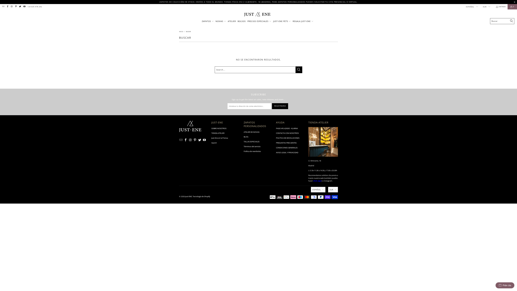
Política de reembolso (252, 151)
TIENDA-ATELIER (217, 133)
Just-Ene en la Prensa (219, 138)
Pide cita (507, 285)
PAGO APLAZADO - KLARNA (287, 128)
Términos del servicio (252, 146)
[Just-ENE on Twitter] (20, 7)
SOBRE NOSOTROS (218, 128)
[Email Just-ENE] (3, 7)
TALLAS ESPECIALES (251, 141)
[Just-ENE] (257, 14)
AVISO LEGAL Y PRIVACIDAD (287, 152)
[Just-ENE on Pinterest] (16, 7)
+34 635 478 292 (34, 7)
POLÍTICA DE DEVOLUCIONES (287, 138)
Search (214, 143)
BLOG (246, 137)
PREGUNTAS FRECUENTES (286, 143)
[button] (208, 21)
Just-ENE (188, 196)
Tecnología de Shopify (201, 196)
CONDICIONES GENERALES (287, 147)
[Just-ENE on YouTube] (24, 7)
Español (470, 7)
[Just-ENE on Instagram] (12, 7)
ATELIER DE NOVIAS (251, 132)
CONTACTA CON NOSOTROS (287, 133)
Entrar (502, 7)
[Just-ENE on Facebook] (7, 7)
